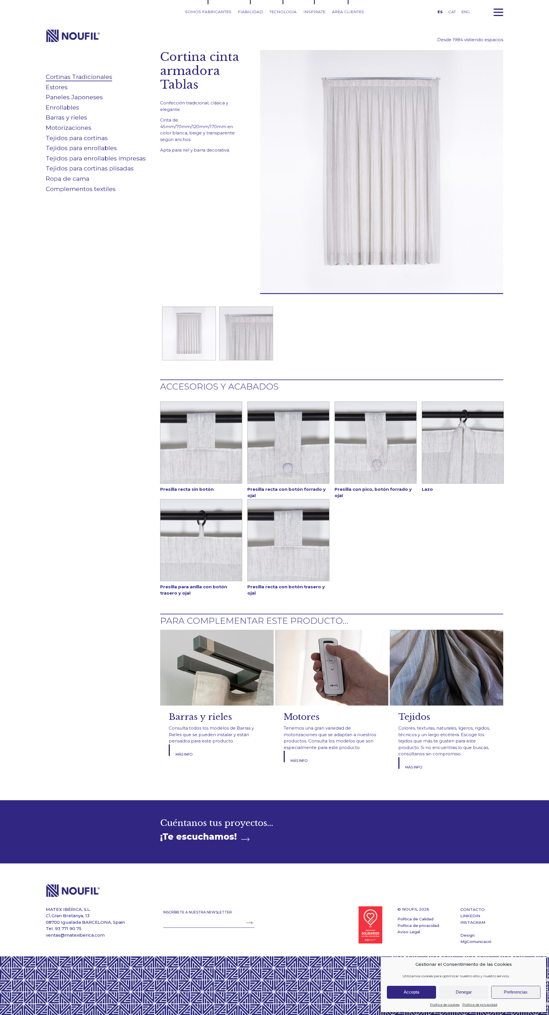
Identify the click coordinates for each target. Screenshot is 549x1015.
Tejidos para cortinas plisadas (90, 168)
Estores (56, 87)
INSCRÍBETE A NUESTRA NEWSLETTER (197, 912)
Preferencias (516, 992)
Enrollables (62, 107)
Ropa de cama (67, 178)
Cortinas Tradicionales (79, 76)
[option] (188, 333)
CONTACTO (472, 909)
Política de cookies (445, 1004)
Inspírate (314, 11)
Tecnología (283, 11)
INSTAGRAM (472, 922)
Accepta (411, 992)
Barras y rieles (66, 117)
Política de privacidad (479, 1004)
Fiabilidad (250, 11)
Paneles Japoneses (74, 97)
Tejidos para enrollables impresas (96, 158)
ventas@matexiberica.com (75, 935)
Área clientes (348, 11)
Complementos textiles (81, 188)
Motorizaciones (68, 127)
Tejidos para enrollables (81, 148)
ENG (466, 11)
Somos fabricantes (208, 11)
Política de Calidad (415, 919)
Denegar (464, 992)
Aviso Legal (408, 931)
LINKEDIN (470, 915)
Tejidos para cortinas (77, 138)
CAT (452, 11)
